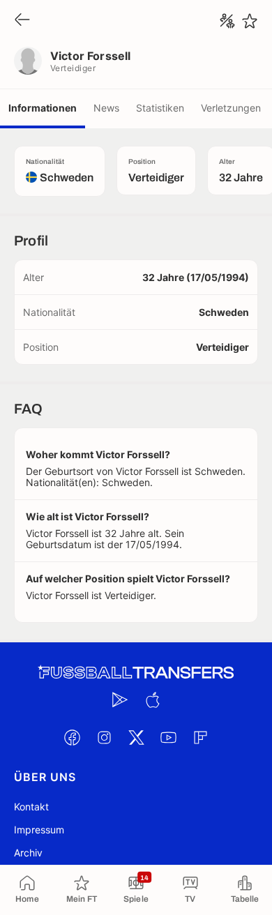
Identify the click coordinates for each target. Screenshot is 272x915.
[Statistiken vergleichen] (227, 21)
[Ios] (152, 699)
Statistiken (160, 108)
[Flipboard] (200, 737)
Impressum (39, 829)
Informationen (42, 108)
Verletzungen (231, 108)
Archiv (28, 853)
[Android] (119, 699)
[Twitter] (136, 737)
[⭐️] (249, 21)
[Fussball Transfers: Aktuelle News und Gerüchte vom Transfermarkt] (136, 673)
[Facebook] (71, 737)
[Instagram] (103, 737)
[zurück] (22, 20)
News (106, 108)
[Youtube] (168, 737)
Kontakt (31, 806)
